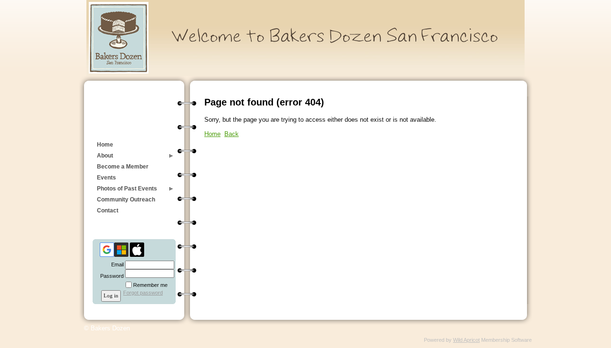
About (105, 155)
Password (110, 276)
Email (116, 264)
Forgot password (143, 292)
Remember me (150, 285)
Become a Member (122, 166)
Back (231, 133)
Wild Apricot (466, 340)
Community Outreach (126, 199)
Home (105, 145)
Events (106, 177)
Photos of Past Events (127, 188)
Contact (107, 210)
